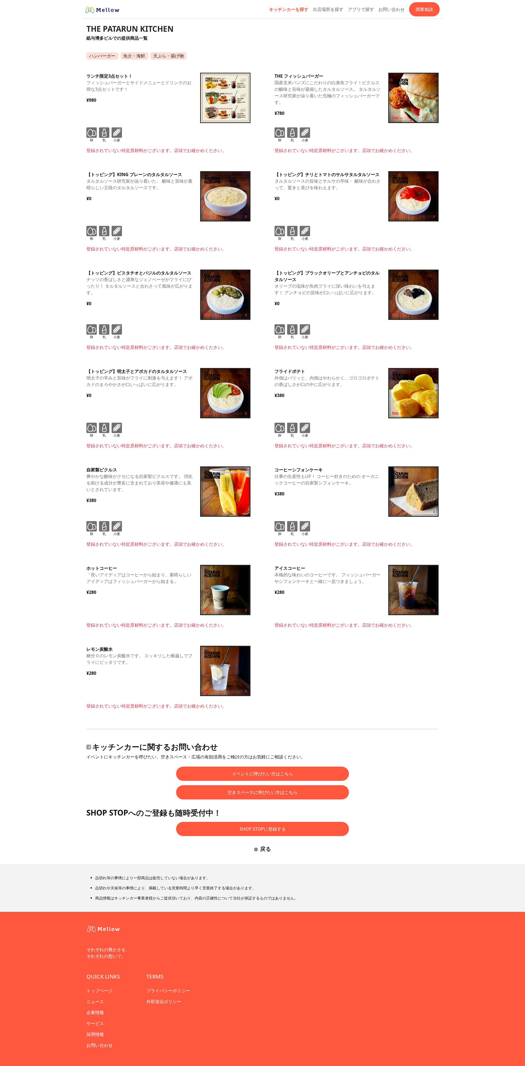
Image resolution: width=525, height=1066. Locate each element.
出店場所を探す (328, 9)
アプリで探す (361, 9)
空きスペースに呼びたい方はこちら (263, 792)
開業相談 (424, 9)
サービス (95, 1023)
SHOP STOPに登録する (263, 829)
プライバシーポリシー (168, 991)
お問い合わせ (391, 9)
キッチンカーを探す (288, 9)
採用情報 (95, 1034)
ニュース (95, 1001)
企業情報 (95, 1012)
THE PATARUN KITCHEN (130, 29)
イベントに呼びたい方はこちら (262, 774)
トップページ (99, 991)
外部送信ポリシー (163, 1001)
